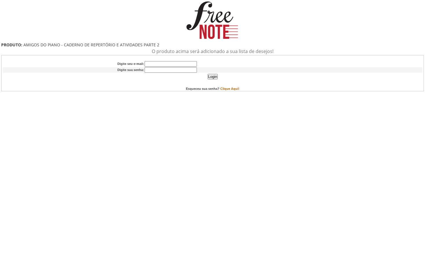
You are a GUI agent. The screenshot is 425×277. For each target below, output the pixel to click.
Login (212, 76)
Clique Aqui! (229, 88)
